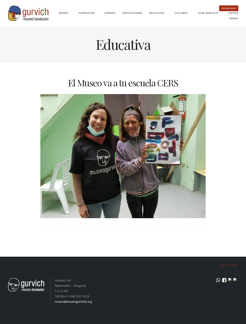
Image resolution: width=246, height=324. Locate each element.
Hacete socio (228, 8)
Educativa (157, 13)
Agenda (110, 13)
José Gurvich (208, 13)
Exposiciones (132, 13)
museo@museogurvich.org (73, 301)
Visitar (233, 13)
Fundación (87, 13)
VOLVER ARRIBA (228, 265)
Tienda (233, 18)
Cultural (181, 13)
